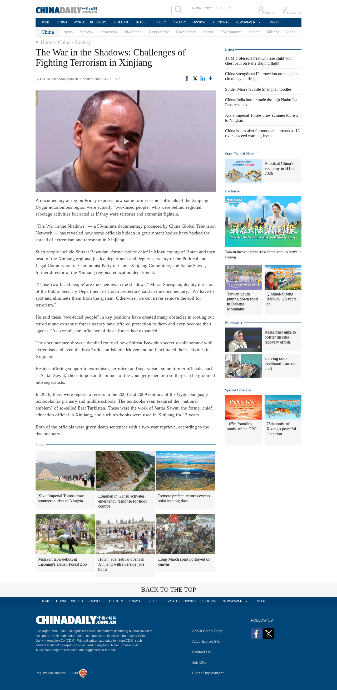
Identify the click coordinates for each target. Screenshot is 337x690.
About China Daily (207, 631)
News (68, 32)
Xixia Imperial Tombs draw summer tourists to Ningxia (61, 498)
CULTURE (121, 22)
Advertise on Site (206, 641)
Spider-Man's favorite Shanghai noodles (258, 89)
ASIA (218, 8)
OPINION (199, 22)
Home (47, 42)
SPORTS (179, 22)
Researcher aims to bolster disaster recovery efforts (280, 337)
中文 (228, 8)
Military (273, 32)
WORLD (80, 22)
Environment (230, 32)
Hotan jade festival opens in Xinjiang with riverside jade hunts (121, 564)
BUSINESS (98, 22)
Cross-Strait (159, 32)
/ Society (81, 42)
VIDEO (161, 22)
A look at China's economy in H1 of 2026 (280, 168)
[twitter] (194, 78)
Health (254, 32)
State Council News (239, 154)
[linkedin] (202, 78)
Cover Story (186, 32)
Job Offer (200, 662)
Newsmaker (233, 323)
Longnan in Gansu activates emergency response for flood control (122, 501)
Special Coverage (238, 390)
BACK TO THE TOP (168, 589)
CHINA (62, 22)
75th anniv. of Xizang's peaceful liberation (281, 429)
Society (86, 32)
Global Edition (202, 8)
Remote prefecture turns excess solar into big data (184, 498)
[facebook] (187, 78)
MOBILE (275, 22)
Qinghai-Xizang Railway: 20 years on (281, 299)
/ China (63, 42)
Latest (229, 50)
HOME (45, 22)
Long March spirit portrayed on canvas (184, 561)
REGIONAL (221, 22)
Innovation (108, 32)
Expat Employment (208, 673)
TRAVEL (141, 22)
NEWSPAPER (245, 22)
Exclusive (232, 191)
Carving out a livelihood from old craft (280, 363)
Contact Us (201, 652)
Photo (208, 32)
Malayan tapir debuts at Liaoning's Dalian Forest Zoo (62, 561)
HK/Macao (133, 32)
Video (291, 32)
